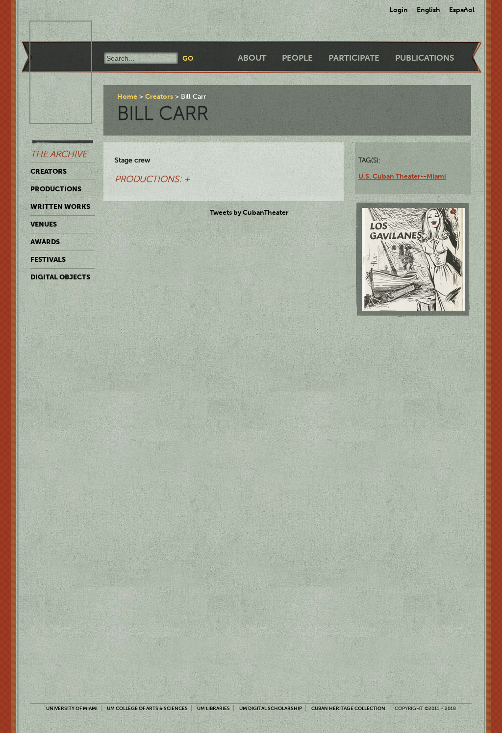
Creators (48, 171)
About (252, 58)
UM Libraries (213, 708)
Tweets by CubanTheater (249, 212)
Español (462, 10)
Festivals (48, 259)
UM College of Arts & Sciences (147, 708)
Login (398, 10)
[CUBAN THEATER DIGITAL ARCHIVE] (52, 32)
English (428, 10)
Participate (353, 58)
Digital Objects (60, 277)
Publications (424, 58)
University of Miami (72, 708)
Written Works (60, 206)
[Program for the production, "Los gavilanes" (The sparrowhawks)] (413, 259)
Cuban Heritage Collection (348, 708)
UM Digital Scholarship (270, 708)
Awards (45, 242)
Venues (43, 224)
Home (127, 96)
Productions (55, 189)
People (297, 58)
